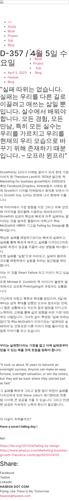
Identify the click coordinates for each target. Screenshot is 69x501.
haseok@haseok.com (15, 496)
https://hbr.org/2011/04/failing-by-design (29, 446)
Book (11, 31)
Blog (11, 45)
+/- (10, 22)
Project (13, 36)
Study (12, 26)
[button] (34, 472)
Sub (10, 40)
